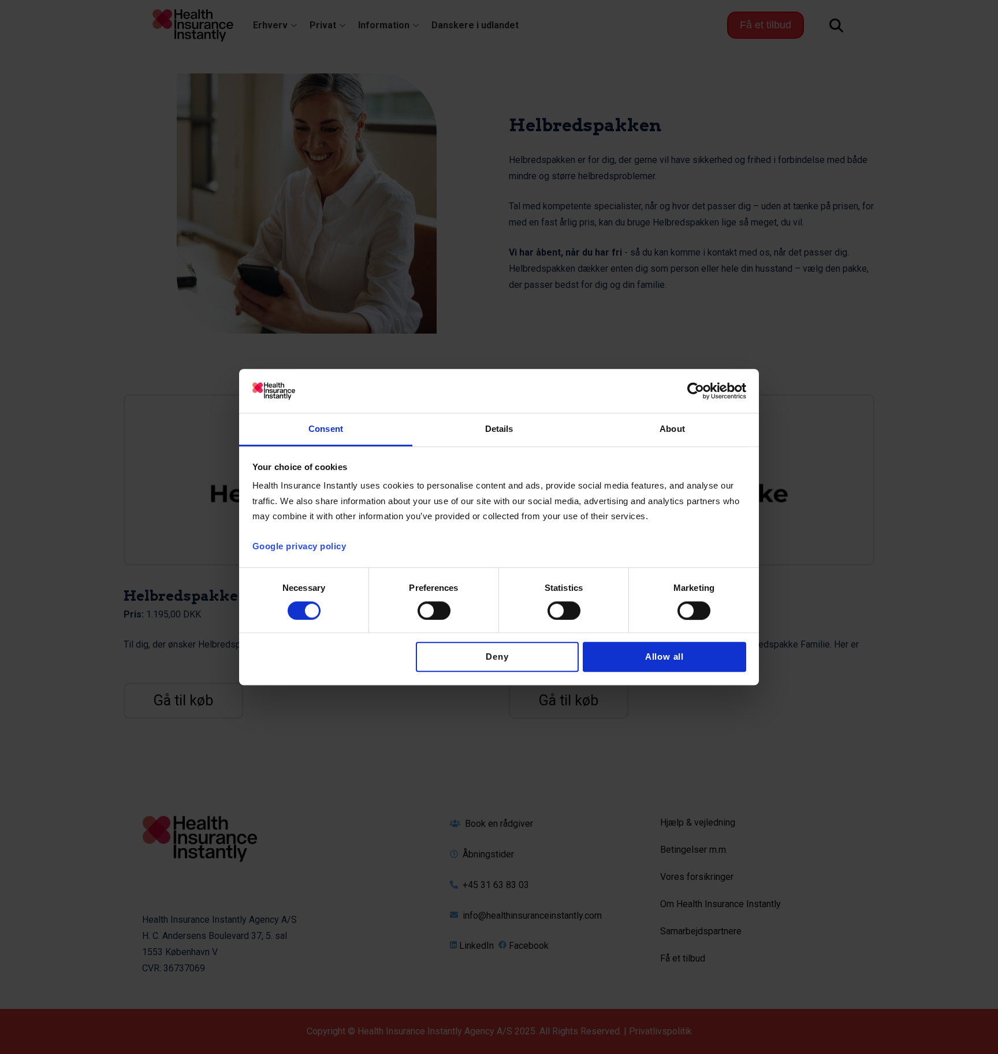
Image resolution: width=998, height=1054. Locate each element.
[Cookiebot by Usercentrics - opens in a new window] (695, 391)
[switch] (434, 610)
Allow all (664, 657)
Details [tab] (499, 429)
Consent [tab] (325, 429)
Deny (497, 657)
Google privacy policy (299, 547)
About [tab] (672, 429)
